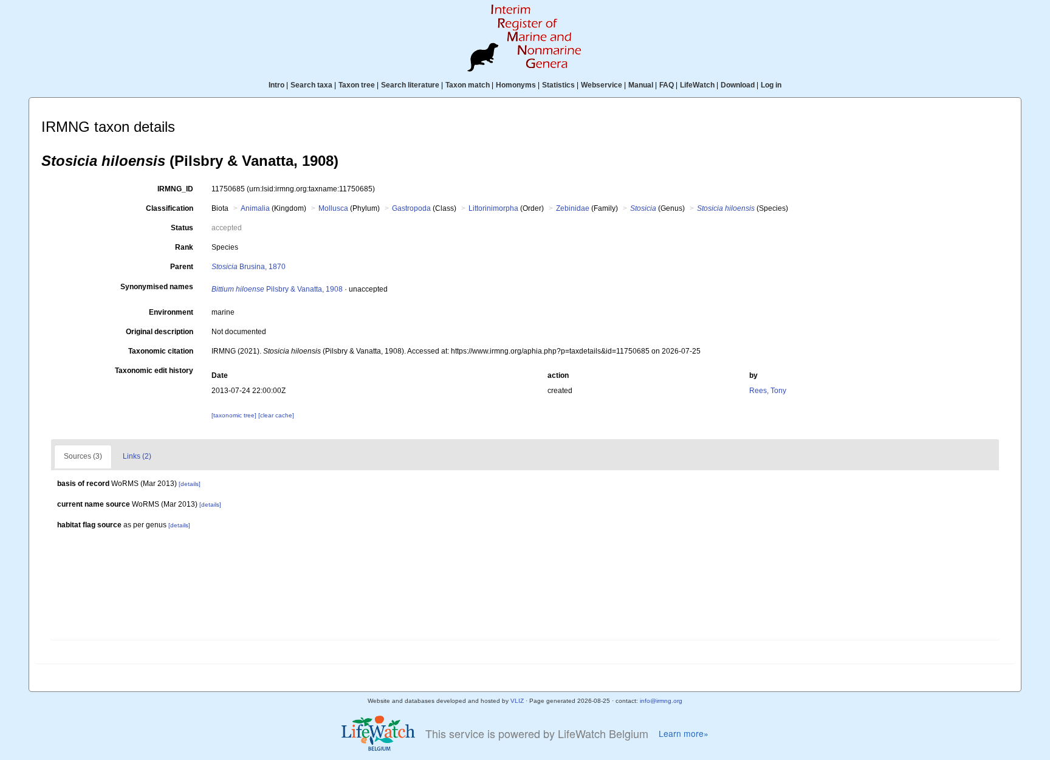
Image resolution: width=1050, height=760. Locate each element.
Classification (169, 208)
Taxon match (467, 85)
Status (182, 228)
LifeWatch (697, 85)
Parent (181, 266)
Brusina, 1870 (248, 266)
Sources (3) (83, 456)
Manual (640, 85)
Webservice (601, 85)
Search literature (410, 85)
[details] (190, 484)
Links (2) (137, 456)
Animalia (255, 208)
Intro (276, 85)
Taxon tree (356, 85)
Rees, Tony (767, 390)
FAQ (666, 85)
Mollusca (333, 208)
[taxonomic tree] (234, 415)
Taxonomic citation (160, 351)
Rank (184, 247)
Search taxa (311, 85)
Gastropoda (411, 208)
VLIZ (517, 700)
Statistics (558, 85)
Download (738, 85)
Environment (171, 312)
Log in (771, 85)
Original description (159, 331)
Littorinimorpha (493, 208)
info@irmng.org (661, 700)
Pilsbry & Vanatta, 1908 (277, 289)
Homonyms (516, 85)
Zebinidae (572, 208)
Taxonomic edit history (154, 370)
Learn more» (684, 733)
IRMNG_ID (175, 189)
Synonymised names (156, 286)
